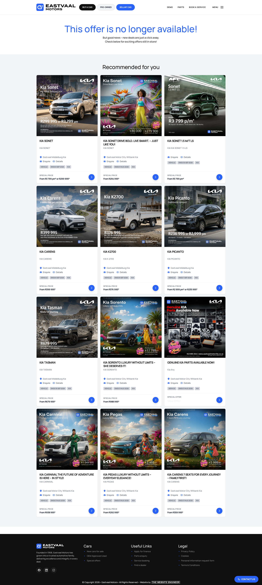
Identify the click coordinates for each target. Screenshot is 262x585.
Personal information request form (197, 560)
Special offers (93, 560)
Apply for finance (142, 551)
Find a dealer (140, 565)
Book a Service (197, 7)
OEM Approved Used (97, 555)
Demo (170, 7)
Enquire (46, 161)
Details (59, 161)
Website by (160, 582)
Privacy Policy (188, 551)
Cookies (185, 555)
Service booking (141, 560)
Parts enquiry (140, 555)
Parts (181, 7)
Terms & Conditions (190, 565)
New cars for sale (95, 551)
